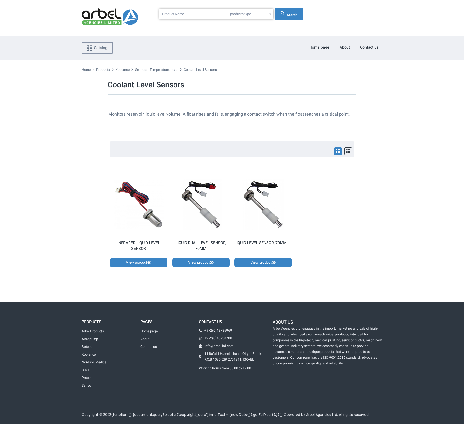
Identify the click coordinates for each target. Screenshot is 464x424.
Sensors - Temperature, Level (156, 69)
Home (86, 69)
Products (103, 69)
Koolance (123, 69)
